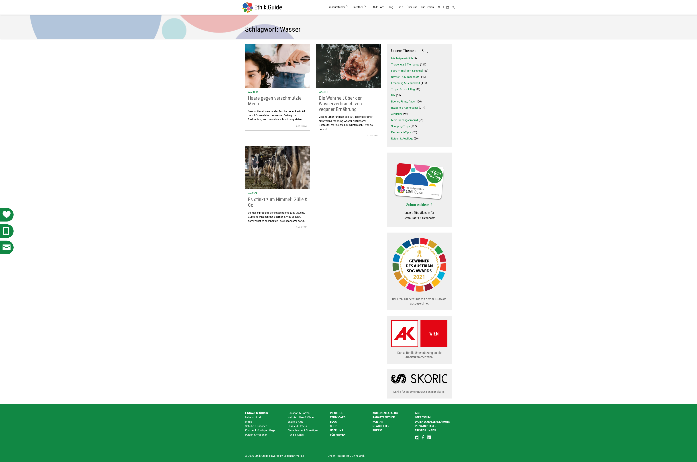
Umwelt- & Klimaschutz (405, 77)
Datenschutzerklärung (432, 421)
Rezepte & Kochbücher (404, 107)
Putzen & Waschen (256, 434)
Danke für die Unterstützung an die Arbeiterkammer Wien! (419, 355)
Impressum (423, 417)
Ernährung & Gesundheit (405, 83)
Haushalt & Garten (298, 413)
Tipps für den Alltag (403, 89)
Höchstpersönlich (402, 58)
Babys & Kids (295, 421)
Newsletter (380, 426)
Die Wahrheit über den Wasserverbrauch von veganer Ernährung (341, 103)
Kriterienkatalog (385, 413)
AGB (417, 413)
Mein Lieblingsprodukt (404, 120)
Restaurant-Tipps (401, 132)
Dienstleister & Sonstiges (303, 430)
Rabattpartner (383, 417)
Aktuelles (397, 114)
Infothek (336, 413)
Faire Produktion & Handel (407, 70)
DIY (393, 95)
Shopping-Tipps (400, 126)
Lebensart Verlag (294, 455)
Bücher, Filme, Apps (403, 101)
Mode (248, 421)
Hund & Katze (296, 434)
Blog (333, 421)
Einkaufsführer (256, 413)
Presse (377, 430)
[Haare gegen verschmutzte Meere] (277, 65)
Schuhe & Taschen (256, 426)
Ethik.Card (338, 417)
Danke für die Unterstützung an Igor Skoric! (419, 391)
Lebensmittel (253, 417)
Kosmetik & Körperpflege (260, 430)
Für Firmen (338, 434)
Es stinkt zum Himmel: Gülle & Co (277, 202)
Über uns (336, 430)
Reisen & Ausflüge (402, 138)
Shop (333, 426)
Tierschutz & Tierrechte (405, 64)
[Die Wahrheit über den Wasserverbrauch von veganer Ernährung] (348, 65)
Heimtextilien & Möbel (301, 417)
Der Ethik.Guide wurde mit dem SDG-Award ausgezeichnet (419, 301)
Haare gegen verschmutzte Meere (274, 101)
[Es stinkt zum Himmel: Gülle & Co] (277, 167)
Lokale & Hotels (297, 426)
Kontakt (378, 421)
